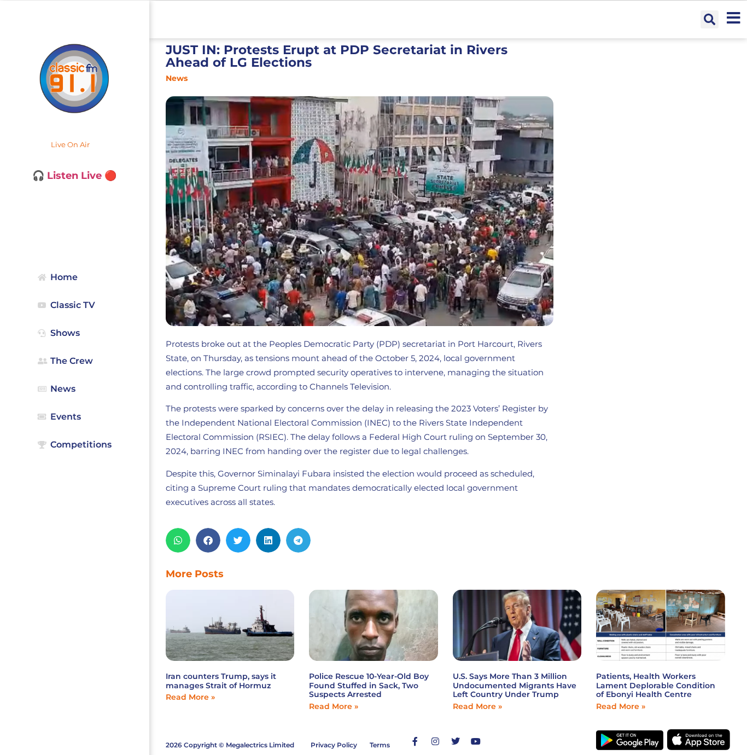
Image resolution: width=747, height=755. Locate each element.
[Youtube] (476, 741)
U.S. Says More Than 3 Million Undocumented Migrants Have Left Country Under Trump (514, 685)
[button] (710, 19)
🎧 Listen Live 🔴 (74, 176)
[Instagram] (435, 741)
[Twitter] (455, 741)
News (177, 78)
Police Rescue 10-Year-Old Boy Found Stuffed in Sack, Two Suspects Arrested (369, 685)
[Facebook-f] (415, 741)
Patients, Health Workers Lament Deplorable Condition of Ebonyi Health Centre (655, 685)
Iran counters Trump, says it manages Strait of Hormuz (221, 680)
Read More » (190, 697)
